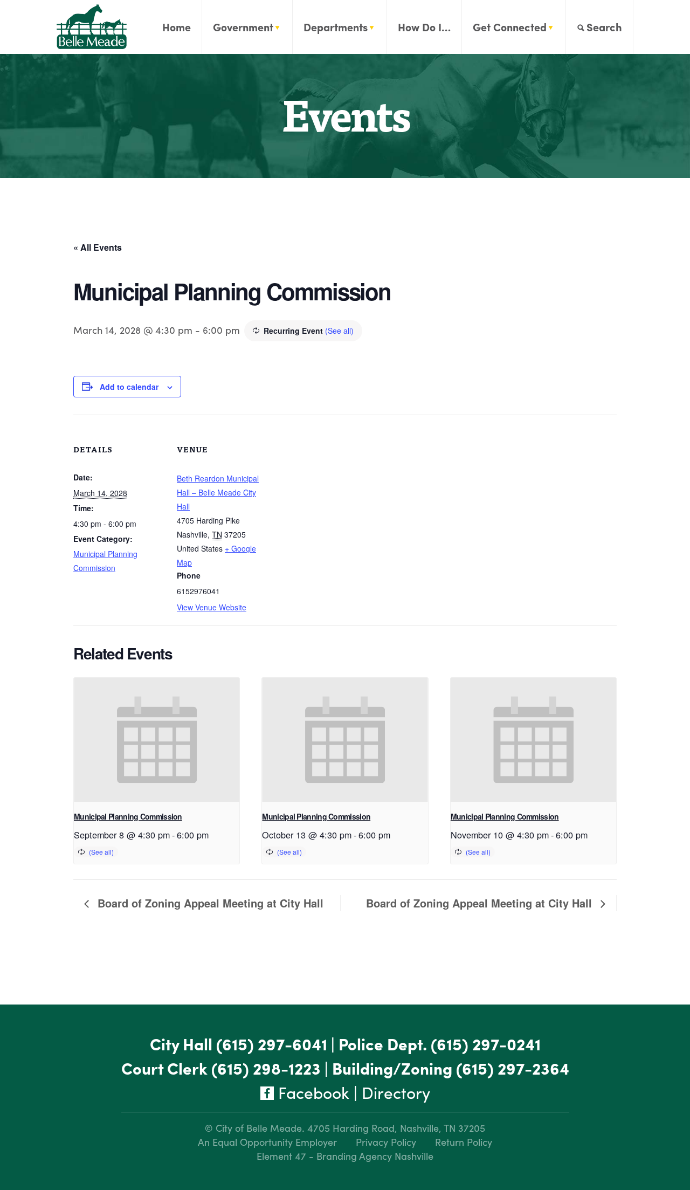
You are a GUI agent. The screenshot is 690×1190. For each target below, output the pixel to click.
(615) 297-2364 (512, 1067)
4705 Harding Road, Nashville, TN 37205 (396, 1127)
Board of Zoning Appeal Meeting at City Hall (208, 903)
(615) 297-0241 (486, 1043)
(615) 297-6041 (271, 1043)
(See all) (339, 330)
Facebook (311, 1092)
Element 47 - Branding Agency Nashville (345, 1156)
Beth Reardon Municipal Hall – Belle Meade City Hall (218, 492)
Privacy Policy (386, 1141)
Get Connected (510, 27)
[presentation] (156, 740)
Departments (335, 27)
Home (176, 27)
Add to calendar (129, 386)
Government (243, 27)
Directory (396, 1092)
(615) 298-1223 (266, 1067)
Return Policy (463, 1141)
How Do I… (424, 27)
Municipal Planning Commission (128, 816)
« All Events (97, 247)
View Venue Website (211, 607)
